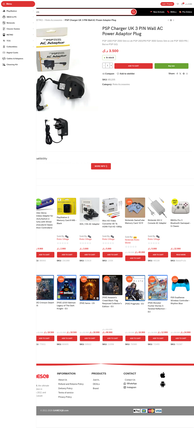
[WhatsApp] (125, 383)
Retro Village (63, 239)
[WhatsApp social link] (187, 73)
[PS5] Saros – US (87, 303)
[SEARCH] (133, 12)
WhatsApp (132, 383)
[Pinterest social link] (183, 73)
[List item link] (71, 380)
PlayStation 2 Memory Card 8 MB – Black (66, 220)
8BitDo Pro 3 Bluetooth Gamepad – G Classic (181, 223)
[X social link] (180, 73)
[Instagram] (125, 387)
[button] (44, 254)
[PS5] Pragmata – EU (134, 304)
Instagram (131, 387)
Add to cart (133, 66)
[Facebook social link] (177, 73)
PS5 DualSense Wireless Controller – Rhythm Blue (180, 300)
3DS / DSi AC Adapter (89, 224)
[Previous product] (168, 20)
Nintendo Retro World (132, 241)
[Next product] (173, 20)
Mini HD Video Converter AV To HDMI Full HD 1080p (112, 224)
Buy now (171, 66)
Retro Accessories (54, 20)
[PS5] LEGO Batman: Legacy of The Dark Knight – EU (66, 306)
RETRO (39, 20)
